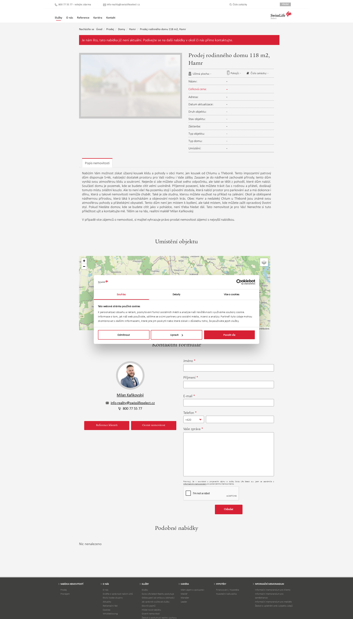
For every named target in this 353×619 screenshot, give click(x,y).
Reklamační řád (110, 605)
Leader (184, 601)
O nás (105, 589)
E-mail (187, 396)
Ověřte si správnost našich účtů (118, 593)
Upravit (174, 334)
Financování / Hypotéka (227, 589)
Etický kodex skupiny (113, 597)
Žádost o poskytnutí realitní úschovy (159, 617)
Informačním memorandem (194, 484)
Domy (121, 29)
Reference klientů (106, 425)
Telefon (188, 412)
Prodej (110, 29)
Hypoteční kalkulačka (226, 593)
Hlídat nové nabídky (151, 609)
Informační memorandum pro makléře (273, 601)
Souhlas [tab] (121, 294)
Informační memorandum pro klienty (272, 589)
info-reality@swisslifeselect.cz (123, 4)
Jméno (188, 360)
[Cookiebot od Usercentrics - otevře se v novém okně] (239, 282)
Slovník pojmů (149, 605)
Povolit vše (229, 334)
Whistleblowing (110, 613)
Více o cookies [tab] (231, 294)
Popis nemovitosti (97, 163)
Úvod (99, 29)
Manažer (185, 597)
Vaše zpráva (191, 429)
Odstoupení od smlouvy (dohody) (158, 597)
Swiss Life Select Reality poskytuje (158, 593)
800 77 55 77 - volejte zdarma (74, 4)
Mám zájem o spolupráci (192, 589)
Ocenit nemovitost (153, 425)
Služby (145, 589)
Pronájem (65, 593)
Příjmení (189, 377)
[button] (84, 261)
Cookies (106, 609)
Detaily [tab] (176, 294)
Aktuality (107, 601)
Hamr (132, 29)
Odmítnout (123, 334)
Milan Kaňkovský (130, 394)
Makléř (184, 593)
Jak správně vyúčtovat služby (156, 601)
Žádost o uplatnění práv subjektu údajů (274, 605)
